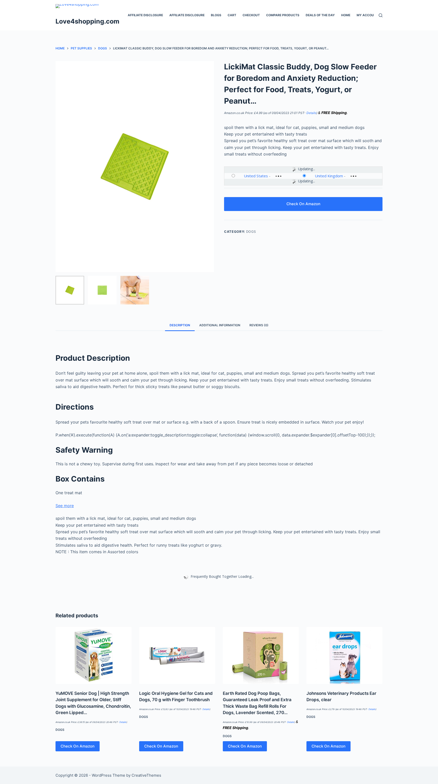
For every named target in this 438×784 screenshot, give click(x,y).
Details (311, 113)
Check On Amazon (303, 203)
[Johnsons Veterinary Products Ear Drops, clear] (344, 655)
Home (345, 15)
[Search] (380, 15)
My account (367, 15)
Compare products (282, 15)
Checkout (251, 15)
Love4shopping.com (87, 21)
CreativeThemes (146, 775)
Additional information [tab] (219, 325)
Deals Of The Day (320, 15)
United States (256, 175)
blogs (216, 15)
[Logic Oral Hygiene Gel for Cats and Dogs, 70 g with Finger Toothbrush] (177, 655)
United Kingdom (329, 175)
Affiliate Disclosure (145, 15)
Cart (232, 15)
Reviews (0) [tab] (258, 325)
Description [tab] (180, 325)
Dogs (251, 232)
